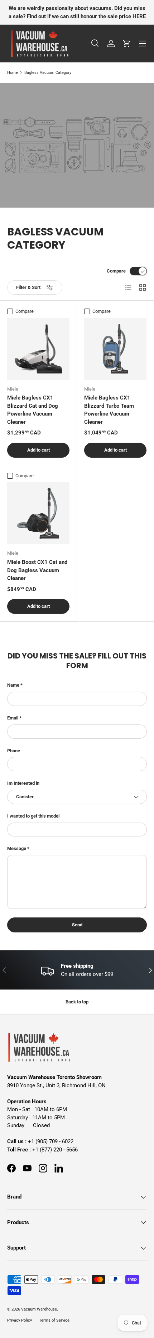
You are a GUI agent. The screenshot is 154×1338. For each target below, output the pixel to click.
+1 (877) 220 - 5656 (55, 1149)
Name (13, 685)
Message (16, 848)
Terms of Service (54, 1320)
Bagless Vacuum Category (47, 73)
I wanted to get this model (33, 816)
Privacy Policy (19, 1320)
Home (12, 73)
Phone (13, 750)
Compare (116, 271)
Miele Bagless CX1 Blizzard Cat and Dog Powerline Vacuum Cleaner (32, 410)
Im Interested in (23, 783)
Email (12, 718)
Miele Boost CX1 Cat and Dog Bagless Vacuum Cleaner (37, 570)
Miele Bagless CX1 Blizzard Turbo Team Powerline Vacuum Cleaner (109, 410)
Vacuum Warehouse (39, 1309)
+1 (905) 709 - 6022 (50, 1141)
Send (77, 924)
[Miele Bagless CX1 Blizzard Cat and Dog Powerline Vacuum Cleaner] (38, 349)
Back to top (77, 1001)
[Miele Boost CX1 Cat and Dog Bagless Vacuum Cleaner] (38, 513)
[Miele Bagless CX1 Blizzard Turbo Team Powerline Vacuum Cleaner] (115, 349)
